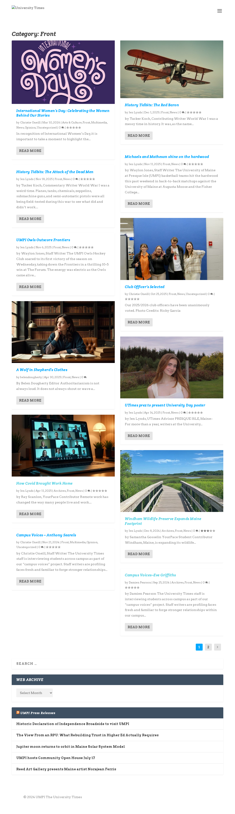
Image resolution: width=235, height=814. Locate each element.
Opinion (30, 127)
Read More (30, 151)
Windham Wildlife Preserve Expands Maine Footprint (163, 521)
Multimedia (99, 122)
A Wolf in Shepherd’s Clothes (41, 369)
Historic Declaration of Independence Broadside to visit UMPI (72, 724)
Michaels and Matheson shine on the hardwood (167, 156)
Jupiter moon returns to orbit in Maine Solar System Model (70, 746)
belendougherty (31, 377)
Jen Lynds (27, 179)
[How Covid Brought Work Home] (63, 446)
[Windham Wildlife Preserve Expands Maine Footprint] (171, 481)
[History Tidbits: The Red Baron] (171, 69)
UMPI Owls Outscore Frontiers (43, 239)
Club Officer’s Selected (145, 286)
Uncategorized (47, 127)
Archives (60, 490)
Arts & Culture (72, 122)
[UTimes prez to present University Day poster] (171, 367)
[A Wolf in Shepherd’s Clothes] (63, 332)
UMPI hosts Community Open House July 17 (55, 758)
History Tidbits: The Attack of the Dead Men (55, 171)
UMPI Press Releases (37, 713)
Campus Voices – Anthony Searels (46, 535)
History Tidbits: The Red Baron (152, 105)
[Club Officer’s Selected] (171, 249)
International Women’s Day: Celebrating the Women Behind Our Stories (62, 113)
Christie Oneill (30, 122)
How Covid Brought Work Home (44, 483)
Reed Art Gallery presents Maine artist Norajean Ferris (66, 769)
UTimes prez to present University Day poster (165, 405)
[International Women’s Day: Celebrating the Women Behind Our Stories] (63, 72)
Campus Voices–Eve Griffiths (150, 575)
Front (86, 122)
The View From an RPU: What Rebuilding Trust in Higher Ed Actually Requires (87, 735)
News (20, 127)
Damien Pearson (140, 582)
